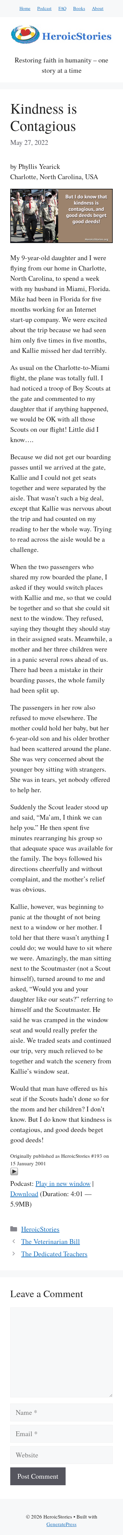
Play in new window (63, 1183)
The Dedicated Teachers (54, 1253)
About (98, 8)
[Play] (14, 1173)
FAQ (62, 8)
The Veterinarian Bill (50, 1241)
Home (24, 8)
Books (79, 8)
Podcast (44, 8)
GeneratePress (61, 1524)
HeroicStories (40, 1229)
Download (24, 1193)
